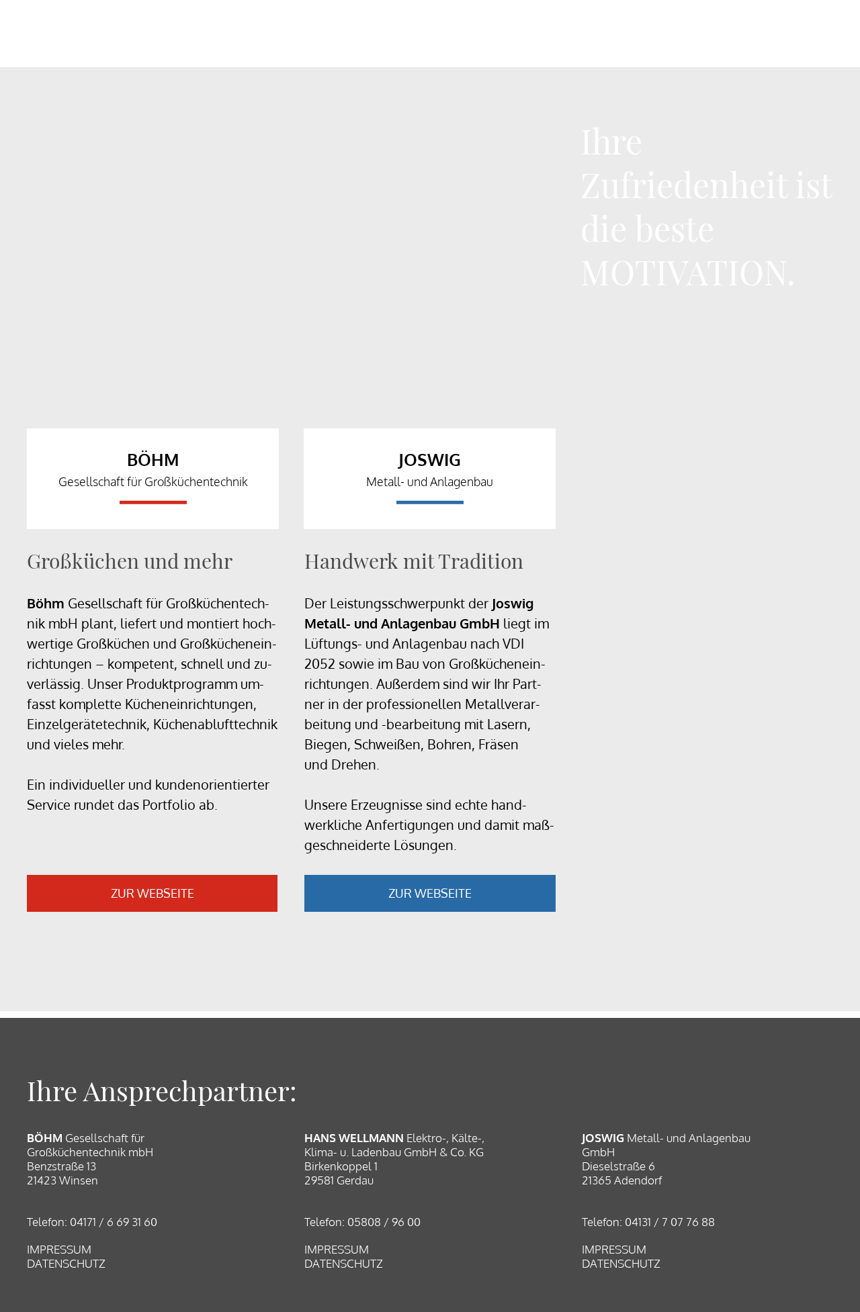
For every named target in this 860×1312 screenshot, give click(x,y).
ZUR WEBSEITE (152, 893)
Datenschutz (66, 1263)
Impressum (59, 1249)
